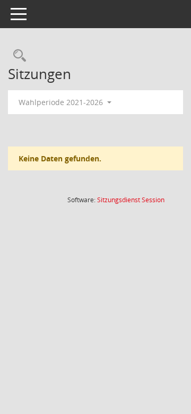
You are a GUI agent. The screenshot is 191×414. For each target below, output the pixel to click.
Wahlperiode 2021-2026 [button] (62, 102)
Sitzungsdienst (130, 199)
